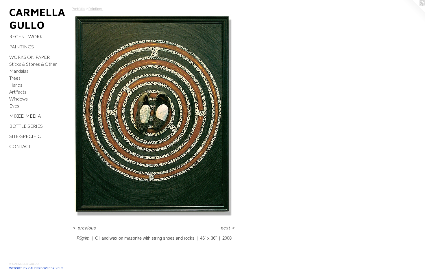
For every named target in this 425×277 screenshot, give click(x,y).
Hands (15, 85)
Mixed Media (25, 116)
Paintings (21, 46)
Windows (18, 98)
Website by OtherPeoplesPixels (36, 268)
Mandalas (18, 71)
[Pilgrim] (154, 116)
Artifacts (17, 91)
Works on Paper (29, 57)
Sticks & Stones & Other (33, 64)
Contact (20, 146)
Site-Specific (25, 136)
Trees (15, 78)
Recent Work (26, 36)
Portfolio (78, 8)
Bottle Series (26, 126)
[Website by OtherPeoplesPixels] (413, 11)
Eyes (14, 105)
